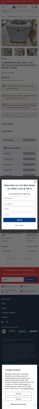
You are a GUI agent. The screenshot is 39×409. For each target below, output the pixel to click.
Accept (18, 394)
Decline (18, 399)
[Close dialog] (35, 181)
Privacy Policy (28, 388)
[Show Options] (34, 215)
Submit (19, 220)
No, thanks (19, 225)
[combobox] (19, 215)
